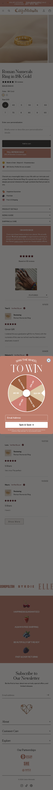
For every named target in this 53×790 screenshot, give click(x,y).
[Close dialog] (48, 360)
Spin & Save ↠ (26, 425)
